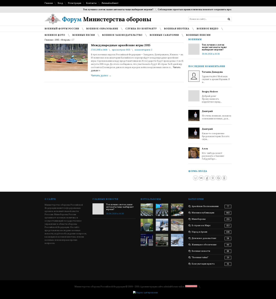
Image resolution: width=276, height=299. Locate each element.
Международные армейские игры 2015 (120, 45)
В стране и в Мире (201, 225)
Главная (49, 3)
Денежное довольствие (204, 238)
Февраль (65, 39)
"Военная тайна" (200, 257)
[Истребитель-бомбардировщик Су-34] (177, 240)
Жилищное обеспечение (204, 244)
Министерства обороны (106, 19)
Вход (60, 3)
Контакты (91, 3)
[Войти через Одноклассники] (224, 177)
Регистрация (74, 3)
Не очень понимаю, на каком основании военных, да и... (216, 115)
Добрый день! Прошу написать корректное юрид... (212, 96)
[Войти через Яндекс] (212, 177)
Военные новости (201, 251)
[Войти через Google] (218, 177)
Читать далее (101, 75)
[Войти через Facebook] (207, 177)
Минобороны (199, 219)
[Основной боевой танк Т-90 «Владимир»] (162, 240)
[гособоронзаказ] (177, 209)
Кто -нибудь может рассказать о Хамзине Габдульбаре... (213, 153)
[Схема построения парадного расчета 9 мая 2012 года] (177, 224)
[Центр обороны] (162, 209)
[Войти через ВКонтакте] (201, 177)
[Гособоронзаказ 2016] (146, 224)
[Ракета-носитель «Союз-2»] (146, 240)
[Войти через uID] (195, 177)
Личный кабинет (110, 3)
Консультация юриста (203, 263)
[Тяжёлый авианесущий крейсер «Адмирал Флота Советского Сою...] (162, 224)
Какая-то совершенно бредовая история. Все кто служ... (215, 134)
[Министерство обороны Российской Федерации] (146, 209)
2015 (57, 39)
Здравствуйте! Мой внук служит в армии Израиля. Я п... (216, 77)
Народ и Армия (199, 231)
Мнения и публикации (203, 212)
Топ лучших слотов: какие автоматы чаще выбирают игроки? (114, 9)
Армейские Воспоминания (205, 206)
